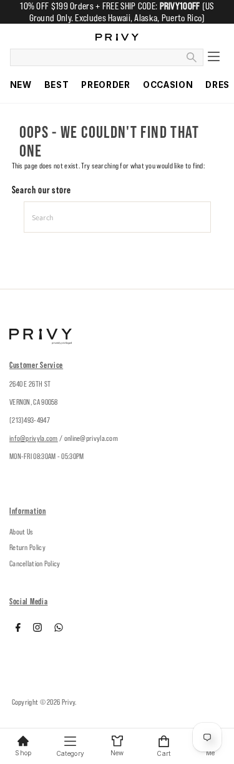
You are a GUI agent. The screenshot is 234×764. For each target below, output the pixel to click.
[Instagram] (37, 629)
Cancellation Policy (35, 563)
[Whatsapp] (58, 629)
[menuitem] (21, 85)
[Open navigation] (213, 57)
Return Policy (27, 547)
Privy (69, 702)
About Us (21, 532)
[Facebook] (18, 629)
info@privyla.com (33, 438)
